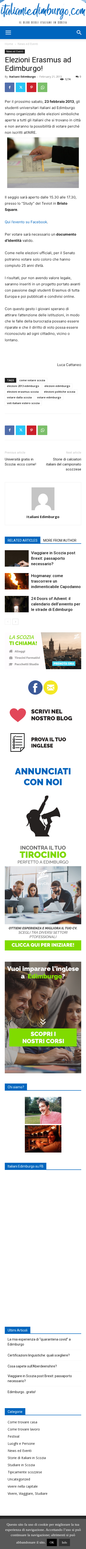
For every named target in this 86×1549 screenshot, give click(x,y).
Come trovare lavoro (24, 1429)
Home (9, 44)
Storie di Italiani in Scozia (27, 1457)
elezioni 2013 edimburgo (23, 386)
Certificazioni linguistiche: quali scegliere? (39, 1355)
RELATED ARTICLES (23, 540)
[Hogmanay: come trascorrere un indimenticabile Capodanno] (17, 581)
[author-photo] (43, 510)
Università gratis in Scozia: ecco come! (20, 461)
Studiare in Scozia (21, 1465)
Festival (13, 1436)
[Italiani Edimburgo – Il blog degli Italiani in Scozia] (43, 13)
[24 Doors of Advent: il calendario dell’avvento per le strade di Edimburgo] (17, 604)
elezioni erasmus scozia (23, 391)
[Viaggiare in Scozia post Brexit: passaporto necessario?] (17, 558)
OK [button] (52, 1542)
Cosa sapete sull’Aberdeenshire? (32, 1366)
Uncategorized (19, 1479)
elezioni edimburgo (57, 386)
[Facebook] (9, 87)
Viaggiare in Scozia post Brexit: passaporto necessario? (53, 558)
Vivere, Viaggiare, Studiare (28, 1493)
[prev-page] (8, 622)
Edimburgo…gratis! (22, 1392)
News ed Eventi (28, 44)
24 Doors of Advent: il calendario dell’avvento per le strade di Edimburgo (55, 604)
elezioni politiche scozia (59, 391)
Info (64, 1542)
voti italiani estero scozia (23, 403)
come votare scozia (32, 380)
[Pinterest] (31, 87)
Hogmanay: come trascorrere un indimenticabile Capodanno (56, 581)
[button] (8, 32)
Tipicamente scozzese (25, 1472)
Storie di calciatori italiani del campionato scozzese (63, 464)
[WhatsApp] (42, 87)
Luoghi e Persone (21, 1443)
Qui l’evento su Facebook (26, 222)
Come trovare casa (22, 1422)
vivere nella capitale (23, 1486)
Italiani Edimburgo (22, 76)
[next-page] (15, 622)
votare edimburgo (49, 397)
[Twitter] (20, 87)
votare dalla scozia (19, 397)
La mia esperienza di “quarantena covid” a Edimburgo (39, 1341)
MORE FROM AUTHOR (59, 540)
